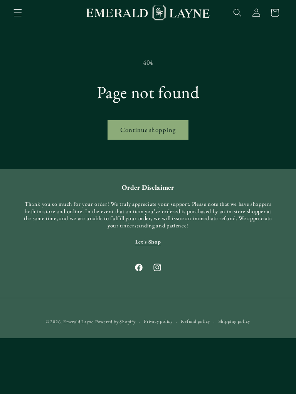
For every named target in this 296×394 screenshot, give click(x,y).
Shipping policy (235, 321)
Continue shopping (148, 129)
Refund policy (195, 321)
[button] (17, 12)
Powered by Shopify (115, 322)
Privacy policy (158, 321)
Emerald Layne (78, 322)
